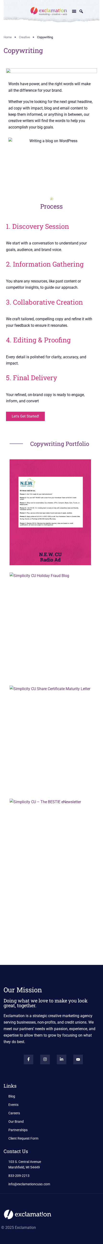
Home (8, 37)
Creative (24, 37)
